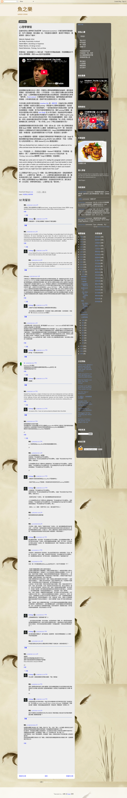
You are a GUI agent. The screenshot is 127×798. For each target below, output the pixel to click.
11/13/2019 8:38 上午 (37, 524)
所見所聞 (97, 290)
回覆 (25, 211)
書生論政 (97, 266)
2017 (81, 259)
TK (24, 363)
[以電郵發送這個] (38, 192)
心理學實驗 (84, 317)
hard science (32, 97)
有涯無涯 (25, 194)
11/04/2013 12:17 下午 (41, 476)
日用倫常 (97, 243)
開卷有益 (97, 251)
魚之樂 (24, 9)
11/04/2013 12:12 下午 (41, 378)
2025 (81, 239)
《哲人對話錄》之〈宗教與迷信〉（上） (84, 306)
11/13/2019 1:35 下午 (41, 537)
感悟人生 (97, 245)
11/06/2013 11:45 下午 (41, 699)
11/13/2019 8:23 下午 (41, 631)
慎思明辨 (30, 194)
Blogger (69, 794)
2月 (83, 340)
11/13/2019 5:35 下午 (37, 561)
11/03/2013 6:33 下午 (37, 441)
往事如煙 (97, 281)
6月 (83, 330)
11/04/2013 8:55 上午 (37, 453)
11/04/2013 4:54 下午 (37, 684)
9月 (83, 323)
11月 (83, 274)
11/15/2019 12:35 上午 (37, 641)
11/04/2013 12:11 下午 (41, 350)
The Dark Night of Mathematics (83, 392)
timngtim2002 (82, 192)
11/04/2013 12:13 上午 (32, 654)
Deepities (84, 312)
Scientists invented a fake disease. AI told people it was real (84, 420)
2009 (81, 353)
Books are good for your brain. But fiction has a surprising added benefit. (85, 375)
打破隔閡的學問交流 (84, 284)
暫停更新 (83, 279)
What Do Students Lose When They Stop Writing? (85, 381)
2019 (81, 254)
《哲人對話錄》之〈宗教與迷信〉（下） (84, 295)
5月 (83, 333)
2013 (81, 269)
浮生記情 (97, 275)
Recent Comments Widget (103, 226)
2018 (81, 257)
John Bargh (42, 112)
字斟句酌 (97, 278)
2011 (81, 348)
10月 (83, 320)
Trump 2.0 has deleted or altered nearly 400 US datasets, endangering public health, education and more (85, 368)
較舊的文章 (69, 776)
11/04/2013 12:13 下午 (41, 408)
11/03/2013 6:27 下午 (32, 421)
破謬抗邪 (97, 272)
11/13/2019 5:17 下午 (37, 550)
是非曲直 (97, 237)
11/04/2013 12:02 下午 (41, 219)
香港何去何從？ (84, 288)
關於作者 (80, 24)
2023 (81, 244)
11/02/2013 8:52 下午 (31, 363)
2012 (81, 346)
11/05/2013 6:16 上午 (37, 260)
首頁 (46, 776)
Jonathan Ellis (44, 103)
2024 (81, 242)
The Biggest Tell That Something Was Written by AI (85, 414)
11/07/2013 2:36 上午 (37, 710)
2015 (81, 264)
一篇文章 (54, 103)
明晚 (82, 301)
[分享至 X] (41, 192)
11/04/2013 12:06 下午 (41, 250)
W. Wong (31, 219)
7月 (83, 328)
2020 (81, 252)
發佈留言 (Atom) (48, 782)
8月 (83, 325)
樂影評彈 (97, 284)
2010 (81, 351)
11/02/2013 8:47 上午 (34, 276)
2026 (81, 237)
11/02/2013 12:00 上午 (32, 205)
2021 (81, 249)
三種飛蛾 (83, 281)
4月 (83, 335)
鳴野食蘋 (97, 295)
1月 (83, 343)
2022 (81, 247)
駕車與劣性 (84, 314)
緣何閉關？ (84, 276)
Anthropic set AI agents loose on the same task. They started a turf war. (85, 387)
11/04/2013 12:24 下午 (41, 674)
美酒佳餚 (97, 298)
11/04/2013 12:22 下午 (41, 488)
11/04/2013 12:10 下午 (41, 305)
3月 (83, 338)
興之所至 (97, 287)
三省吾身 (97, 248)
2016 (81, 262)
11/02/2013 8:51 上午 (32, 323)
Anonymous (81, 202)
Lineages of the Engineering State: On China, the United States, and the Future (85, 403)
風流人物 (97, 269)
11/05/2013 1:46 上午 (37, 512)
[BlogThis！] (40, 192)
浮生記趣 (97, 263)
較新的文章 (22, 776)
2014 (81, 267)
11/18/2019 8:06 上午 (32, 725)
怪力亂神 (97, 260)
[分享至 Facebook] (43, 192)
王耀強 (80, 199)
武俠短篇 (97, 301)
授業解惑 (97, 257)
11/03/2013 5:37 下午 (32, 391)
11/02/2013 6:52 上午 (32, 231)
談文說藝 (97, 293)
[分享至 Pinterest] (45, 192)
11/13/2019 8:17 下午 (41, 615)
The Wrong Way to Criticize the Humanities (85, 409)
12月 (83, 272)
